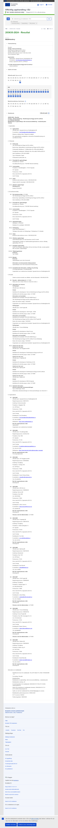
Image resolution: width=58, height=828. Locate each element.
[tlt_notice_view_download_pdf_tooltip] (9, 92)
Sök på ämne (32, 23)
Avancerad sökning (15, 23)
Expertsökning (24, 23)
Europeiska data (9, 761)
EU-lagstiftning (8, 758)
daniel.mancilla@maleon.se (25, 659)
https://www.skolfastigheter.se (26, 421)
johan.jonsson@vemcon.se (25, 506)
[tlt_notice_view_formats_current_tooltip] (48, 113)
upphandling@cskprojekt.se (25, 597)
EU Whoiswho (8, 766)
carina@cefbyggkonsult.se (25, 477)
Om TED (7, 749)
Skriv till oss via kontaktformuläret (12, 791)
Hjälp (6, 720)
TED (6, 28)
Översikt (7, 751)
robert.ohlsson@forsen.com (25, 628)
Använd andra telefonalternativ (12, 789)
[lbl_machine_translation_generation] (25, 101)
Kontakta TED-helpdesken (11, 723)
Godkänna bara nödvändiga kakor (26, 824)
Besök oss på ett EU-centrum (11, 794)
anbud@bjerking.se (23, 567)
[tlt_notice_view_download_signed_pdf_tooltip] (20, 82)
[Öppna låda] (7, 38)
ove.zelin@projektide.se (24, 538)
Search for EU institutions (11, 801)
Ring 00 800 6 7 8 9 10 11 (11, 786)
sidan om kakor (35, 818)
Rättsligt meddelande (10, 737)
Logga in (41, 4)
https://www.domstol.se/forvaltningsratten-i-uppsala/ (31, 450)
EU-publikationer (9, 768)
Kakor (6, 739)
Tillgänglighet (8, 742)
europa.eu (16, 780)
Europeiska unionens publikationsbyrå (14, 710)
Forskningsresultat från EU (11, 763)
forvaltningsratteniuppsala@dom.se (27, 446)
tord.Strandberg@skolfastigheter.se (24, 60)
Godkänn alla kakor (11, 824)
